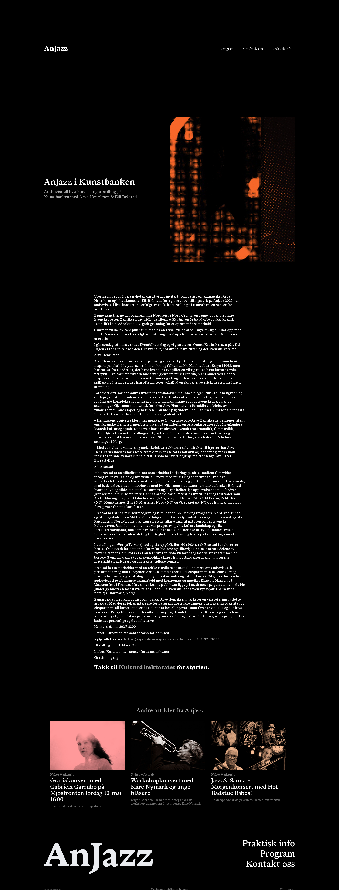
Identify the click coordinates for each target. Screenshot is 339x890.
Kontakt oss (270, 865)
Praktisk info (268, 844)
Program (277, 854)
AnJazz (56, 49)
